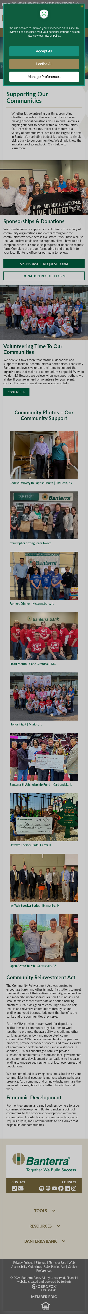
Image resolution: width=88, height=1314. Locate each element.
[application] (44, 657)
